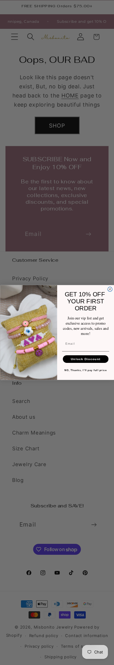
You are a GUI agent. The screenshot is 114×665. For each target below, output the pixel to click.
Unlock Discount (85, 359)
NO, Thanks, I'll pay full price (85, 370)
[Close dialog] (110, 289)
